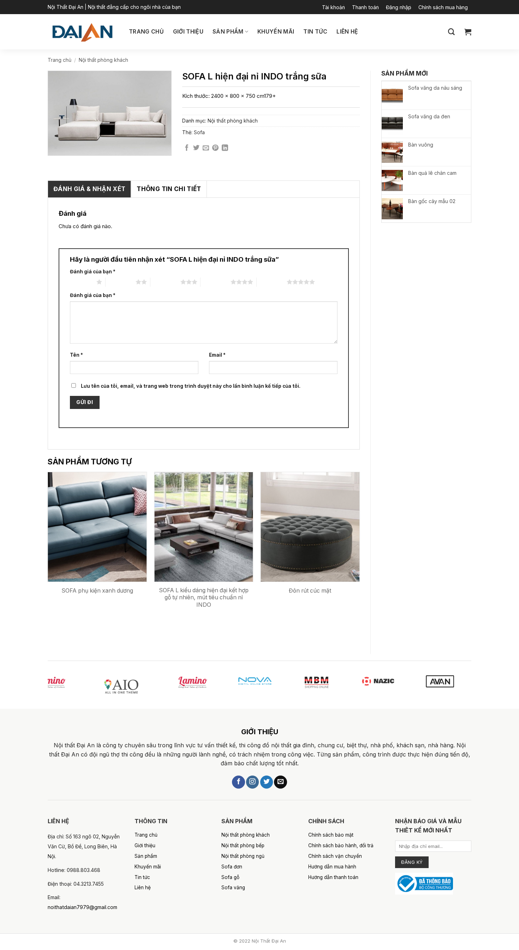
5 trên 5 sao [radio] (272, 282)
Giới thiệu (188, 31)
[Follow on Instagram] (252, 782)
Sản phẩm (228, 31)
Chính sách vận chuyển (335, 856)
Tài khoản (333, 7)
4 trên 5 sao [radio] (216, 282)
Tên (76, 355)
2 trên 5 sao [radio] (121, 282)
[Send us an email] (280, 782)
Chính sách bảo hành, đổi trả (341, 845)
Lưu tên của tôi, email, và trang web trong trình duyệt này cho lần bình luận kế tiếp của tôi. (190, 386)
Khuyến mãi (275, 31)
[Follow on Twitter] (266, 782)
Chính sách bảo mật (330, 835)
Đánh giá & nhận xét (89, 188)
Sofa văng (233, 887)
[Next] (359, 557)
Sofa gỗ (230, 877)
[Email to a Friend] (206, 148)
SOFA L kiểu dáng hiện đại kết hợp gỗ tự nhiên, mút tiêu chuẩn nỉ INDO (204, 597)
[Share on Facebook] (187, 148)
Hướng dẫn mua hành (332, 866)
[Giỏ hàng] (467, 32)
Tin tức (315, 31)
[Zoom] (58, 146)
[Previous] (48, 557)
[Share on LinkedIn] (225, 148)
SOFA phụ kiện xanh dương (97, 590)
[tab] (89, 189)
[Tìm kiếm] (451, 32)
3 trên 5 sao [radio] (165, 282)
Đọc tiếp (115, 622)
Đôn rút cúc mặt (310, 590)
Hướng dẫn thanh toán (333, 877)
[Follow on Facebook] (238, 782)
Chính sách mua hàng (443, 7)
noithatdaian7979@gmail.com (82, 907)
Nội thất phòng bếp (242, 845)
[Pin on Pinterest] (215, 148)
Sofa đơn (231, 866)
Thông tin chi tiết (169, 188)
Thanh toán (365, 7)
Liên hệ (347, 31)
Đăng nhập (398, 7)
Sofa (199, 132)
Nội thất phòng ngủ (242, 856)
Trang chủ (146, 31)
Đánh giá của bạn (92, 271)
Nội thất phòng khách (103, 60)
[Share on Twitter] (196, 148)
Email (217, 355)
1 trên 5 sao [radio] (81, 282)
